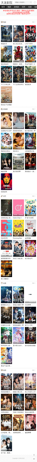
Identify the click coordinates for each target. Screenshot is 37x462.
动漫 (30, 7)
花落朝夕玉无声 (6, 131)
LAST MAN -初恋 (31, 44)
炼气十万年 (29, 325)
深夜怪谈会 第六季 (7, 218)
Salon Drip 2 (17, 218)
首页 (3, 7)
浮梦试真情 (5, 412)
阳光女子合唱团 (6, 105)
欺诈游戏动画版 (30, 345)
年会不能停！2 (30, 64)
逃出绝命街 (5, 64)
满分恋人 (16, 151)
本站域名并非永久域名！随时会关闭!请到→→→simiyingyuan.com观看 (18, 11)
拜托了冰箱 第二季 (19, 258)
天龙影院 (6, 2)
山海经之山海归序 (7, 325)
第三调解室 (5, 279)
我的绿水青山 (5, 151)
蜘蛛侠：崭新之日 (19, 64)
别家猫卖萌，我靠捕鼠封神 (22, 432)
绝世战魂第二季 (18, 325)
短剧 (4, 370)
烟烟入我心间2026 (19, 392)
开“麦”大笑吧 (29, 218)
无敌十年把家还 (18, 412)
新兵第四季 (17, 171)
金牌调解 (28, 238)
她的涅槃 (4, 171)
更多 (33, 22)
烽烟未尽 (4, 44)
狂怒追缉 (4, 192)
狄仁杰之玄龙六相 (19, 44)
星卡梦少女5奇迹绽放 (20, 345)
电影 (9, 7)
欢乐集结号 (29, 258)
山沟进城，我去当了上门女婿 (11, 432)
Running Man (17, 238)
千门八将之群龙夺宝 (8, 84)
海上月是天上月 (30, 392)
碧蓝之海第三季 (18, 305)
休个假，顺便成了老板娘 (9, 453)
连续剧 (16, 7)
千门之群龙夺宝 (18, 84)
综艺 (23, 7)
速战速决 (28, 84)
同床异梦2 (4, 238)
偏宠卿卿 (28, 432)
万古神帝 (28, 305)
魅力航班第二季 (30, 131)
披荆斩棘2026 (5, 258)
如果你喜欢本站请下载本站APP (18, 14)
